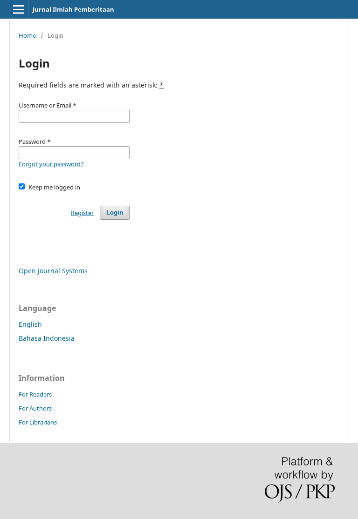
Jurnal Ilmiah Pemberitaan (73, 9)
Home (27, 35)
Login (114, 212)
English (30, 324)
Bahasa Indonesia (47, 338)
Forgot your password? (51, 164)
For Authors (35, 408)
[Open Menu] (18, 9)
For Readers (35, 394)
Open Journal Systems (53, 270)
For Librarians (38, 422)
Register (82, 213)
